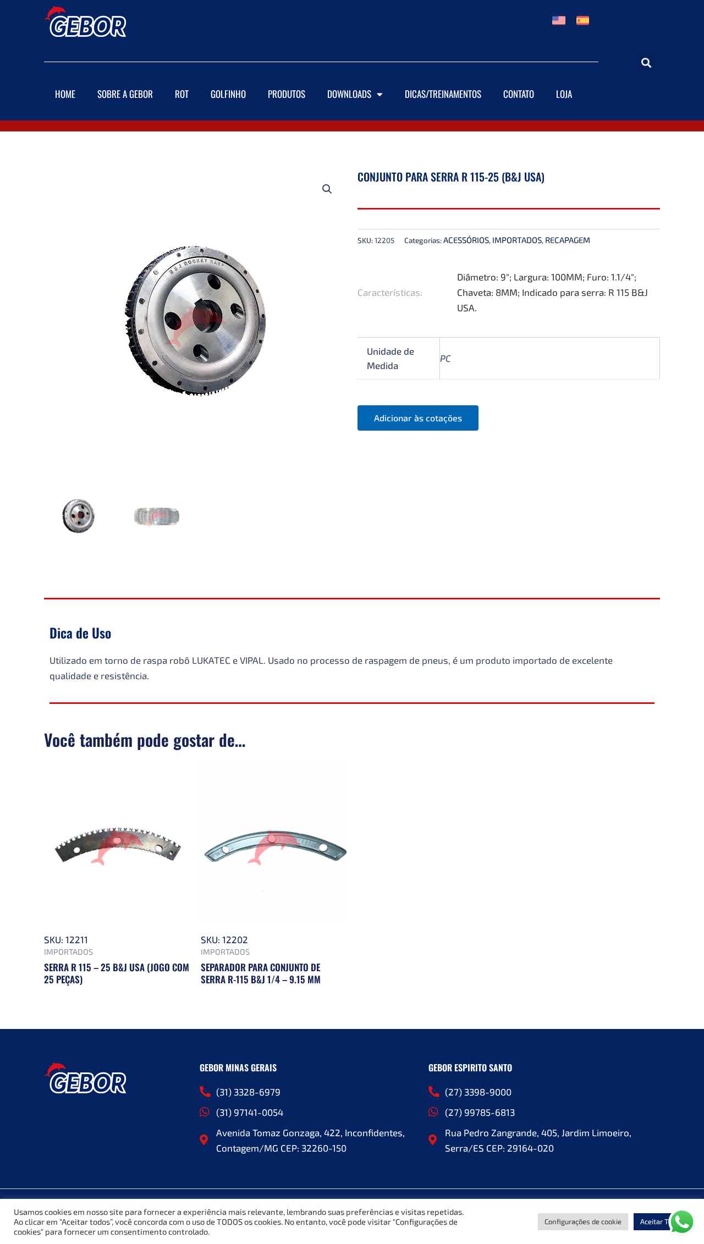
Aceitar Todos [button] (662, 1221)
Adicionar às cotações (418, 417)
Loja (564, 94)
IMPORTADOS (517, 240)
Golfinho (228, 94)
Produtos (286, 94)
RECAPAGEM (567, 240)
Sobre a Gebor (125, 94)
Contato (518, 94)
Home (65, 94)
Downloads (349, 94)
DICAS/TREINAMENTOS (443, 94)
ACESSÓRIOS (466, 240)
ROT (182, 94)
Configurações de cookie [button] (583, 1221)
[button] (646, 62)
